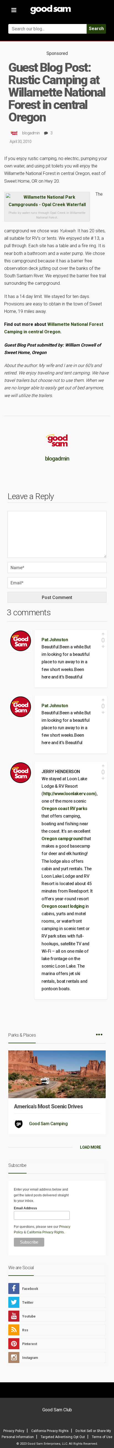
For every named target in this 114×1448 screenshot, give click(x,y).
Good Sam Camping (48, 1123)
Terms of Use (102, 1437)
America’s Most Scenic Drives (48, 1106)
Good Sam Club (57, 1409)
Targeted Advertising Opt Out (63, 1437)
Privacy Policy (13, 1431)
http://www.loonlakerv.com (69, 793)
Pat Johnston (55, 639)
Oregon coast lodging (64, 906)
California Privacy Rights (45, 1232)
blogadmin (31, 133)
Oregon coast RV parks (64, 808)
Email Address (25, 1208)
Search (96, 28)
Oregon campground (63, 838)
